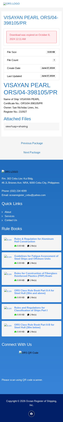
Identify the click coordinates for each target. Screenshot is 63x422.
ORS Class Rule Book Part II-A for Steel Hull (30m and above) (34, 292)
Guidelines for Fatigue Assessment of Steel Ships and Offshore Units (36, 257)
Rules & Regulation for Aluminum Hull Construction (34, 240)
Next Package (32, 152)
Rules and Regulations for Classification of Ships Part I (31, 309)
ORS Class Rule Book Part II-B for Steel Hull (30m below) (34, 326)
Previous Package (32, 143)
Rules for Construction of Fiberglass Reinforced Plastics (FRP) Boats (35, 274)
